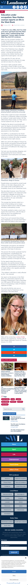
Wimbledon (7, 514)
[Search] (23, 409)
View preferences (14, 579)
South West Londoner (19, 25)
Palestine (13, 402)
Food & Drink (14, 465)
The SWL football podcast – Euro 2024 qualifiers (18, 430)
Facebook (14, 7)
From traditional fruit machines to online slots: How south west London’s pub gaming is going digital (20, 390)
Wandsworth (7, 510)
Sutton (20, 506)
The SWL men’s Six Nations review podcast (18, 424)
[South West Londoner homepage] (14, 2)
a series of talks (20, 337)
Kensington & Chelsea (20, 495)
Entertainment (14, 459)
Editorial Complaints (20, 478)
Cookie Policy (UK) (21, 486)
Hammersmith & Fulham (7, 495)
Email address (5, 545)
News (14, 444)
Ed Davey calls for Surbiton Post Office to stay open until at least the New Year (20, 374)
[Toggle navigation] (2, 7)
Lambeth (7, 502)
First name (4, 540)
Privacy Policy (17, 583)
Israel (12, 399)
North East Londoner (7, 522)
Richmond (7, 506)
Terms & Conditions (20, 482)
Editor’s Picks (14, 470)
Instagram (17, 7)
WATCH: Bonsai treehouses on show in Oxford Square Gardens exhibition (7, 374)
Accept (14, 571)
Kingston (20, 498)
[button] (26, 558)
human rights (5, 399)
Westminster (20, 510)
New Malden (5, 402)
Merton (21, 502)
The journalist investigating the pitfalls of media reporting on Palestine (8, 390)
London (18, 399)
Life (2, 11)
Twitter (21, 7)
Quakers (20, 402)
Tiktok (25, 7)
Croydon (7, 498)
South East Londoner (20, 522)
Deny (14, 575)
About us (7, 478)
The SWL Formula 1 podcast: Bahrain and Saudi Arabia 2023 (18, 418)
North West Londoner (7, 526)
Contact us (7, 486)
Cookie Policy (10, 583)
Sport (14, 449)
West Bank (5, 404)
